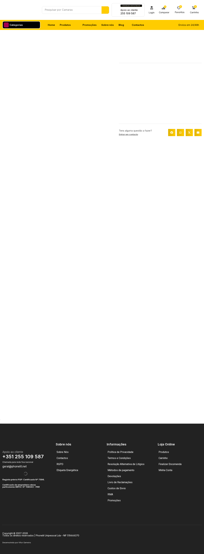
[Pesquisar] (105, 10)
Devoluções (114, 476)
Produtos (164, 452)
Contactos (62, 458)
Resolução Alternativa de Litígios (126, 464)
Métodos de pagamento (121, 470)
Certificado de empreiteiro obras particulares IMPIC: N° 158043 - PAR (21, 485)
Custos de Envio (117, 488)
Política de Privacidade (120, 452)
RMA (110, 494)
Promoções (114, 500)
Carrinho (163, 458)
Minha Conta (165, 470)
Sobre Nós (63, 452)
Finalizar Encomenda (170, 464)
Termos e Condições (119, 458)
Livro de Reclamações (120, 482)
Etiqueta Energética (67, 470)
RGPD (60, 464)
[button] (151, 10)
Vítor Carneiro (25, 542)
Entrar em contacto (128, 134)
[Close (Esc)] (0, 419)
